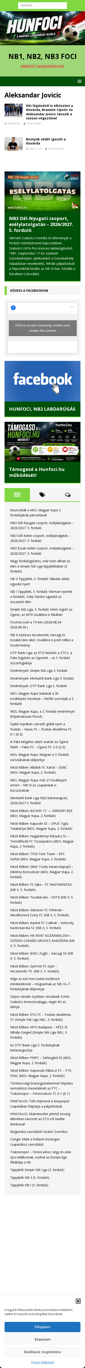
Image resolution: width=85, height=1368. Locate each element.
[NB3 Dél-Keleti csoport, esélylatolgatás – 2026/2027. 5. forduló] (42, 191)
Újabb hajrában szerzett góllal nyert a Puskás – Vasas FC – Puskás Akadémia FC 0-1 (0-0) (41, 724)
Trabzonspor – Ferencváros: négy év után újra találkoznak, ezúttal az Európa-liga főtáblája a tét (40, 1152)
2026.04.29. (14, 123)
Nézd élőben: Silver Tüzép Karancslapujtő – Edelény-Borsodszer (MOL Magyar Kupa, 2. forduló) (41, 867)
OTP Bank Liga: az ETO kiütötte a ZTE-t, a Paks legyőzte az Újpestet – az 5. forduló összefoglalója (41, 653)
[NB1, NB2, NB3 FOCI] (42, 42)
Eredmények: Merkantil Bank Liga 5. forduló (42, 673)
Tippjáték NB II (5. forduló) (29, 1172)
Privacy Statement (42, 1362)
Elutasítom (43, 1339)
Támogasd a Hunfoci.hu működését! (37, 467)
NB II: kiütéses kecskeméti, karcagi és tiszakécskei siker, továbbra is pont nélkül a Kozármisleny (41, 635)
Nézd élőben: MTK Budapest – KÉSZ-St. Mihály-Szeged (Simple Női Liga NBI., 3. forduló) (39, 1027)
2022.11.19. (35, 148)
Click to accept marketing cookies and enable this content (42, 322)
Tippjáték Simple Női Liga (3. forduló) (37, 1165)
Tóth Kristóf (34, 123)
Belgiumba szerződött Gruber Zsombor (39, 1126)
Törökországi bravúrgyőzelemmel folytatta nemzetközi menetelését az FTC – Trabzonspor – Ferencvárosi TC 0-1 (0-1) (41, 1083)
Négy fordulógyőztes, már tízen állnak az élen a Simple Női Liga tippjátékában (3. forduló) (40, 561)
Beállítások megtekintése (42, 1352)
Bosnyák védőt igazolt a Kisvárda (46, 141)
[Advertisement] (42, 1242)
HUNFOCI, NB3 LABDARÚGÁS (42, 404)
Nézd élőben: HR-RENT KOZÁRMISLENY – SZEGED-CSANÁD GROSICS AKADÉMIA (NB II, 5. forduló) (42, 935)
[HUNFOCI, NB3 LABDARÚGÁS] (42, 376)
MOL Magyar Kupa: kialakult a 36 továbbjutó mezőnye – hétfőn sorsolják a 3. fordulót (42, 693)
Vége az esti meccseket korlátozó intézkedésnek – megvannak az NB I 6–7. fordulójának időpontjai (40, 979)
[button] (78, 1301)
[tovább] (67, 268)
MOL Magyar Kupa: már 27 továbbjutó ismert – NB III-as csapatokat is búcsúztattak (38, 780)
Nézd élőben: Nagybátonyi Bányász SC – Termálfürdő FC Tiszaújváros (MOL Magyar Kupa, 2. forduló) (42, 836)
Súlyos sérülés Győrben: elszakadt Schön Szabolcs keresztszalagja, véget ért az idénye (40, 997)
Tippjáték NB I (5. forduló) (29, 1180)
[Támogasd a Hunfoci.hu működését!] (42, 437)
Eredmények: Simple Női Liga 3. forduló (39, 665)
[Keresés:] (42, 5)
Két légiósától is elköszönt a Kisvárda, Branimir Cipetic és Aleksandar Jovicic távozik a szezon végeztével (49, 111)
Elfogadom (43, 1327)
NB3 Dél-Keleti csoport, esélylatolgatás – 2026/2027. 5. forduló (41, 224)
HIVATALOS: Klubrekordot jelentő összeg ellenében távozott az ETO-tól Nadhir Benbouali (40, 1114)
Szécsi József (55, 148)
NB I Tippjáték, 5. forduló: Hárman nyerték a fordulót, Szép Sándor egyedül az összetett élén (41, 591)
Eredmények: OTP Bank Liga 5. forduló (38, 681)
